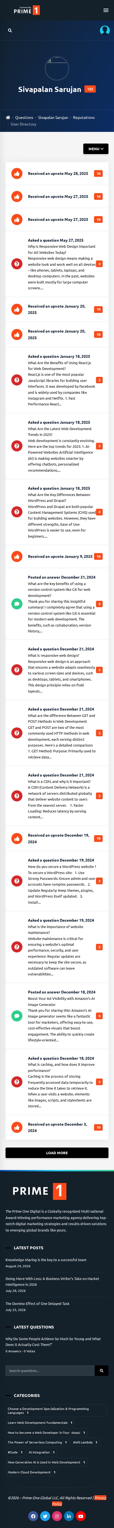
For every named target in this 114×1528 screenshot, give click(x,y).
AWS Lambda (85, 1442)
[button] (103, 30)
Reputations (84, 117)
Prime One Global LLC (40, 1497)
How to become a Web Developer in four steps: (46, 1432)
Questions (24, 117)
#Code (15, 1452)
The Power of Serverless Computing (37, 1442)
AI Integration (42, 1452)
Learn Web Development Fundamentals (40, 1422)
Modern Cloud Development (32, 1472)
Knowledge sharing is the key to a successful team (46, 1259)
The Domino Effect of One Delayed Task (37, 1303)
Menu (93, 148)
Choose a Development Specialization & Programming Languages (48, 1410)
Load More (57, 1152)
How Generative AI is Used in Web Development (46, 1462)
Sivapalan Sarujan (53, 117)
